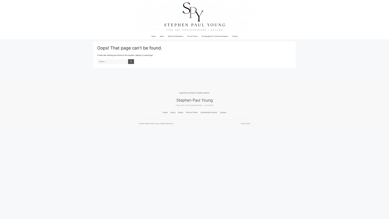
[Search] (131, 61)
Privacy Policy (245, 124)
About (162, 36)
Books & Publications (175, 36)
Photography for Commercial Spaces (215, 36)
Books (180, 112)
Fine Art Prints (192, 36)
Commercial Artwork (208, 112)
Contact (235, 36)
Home (153, 36)
